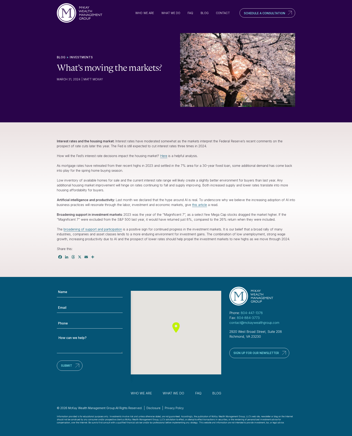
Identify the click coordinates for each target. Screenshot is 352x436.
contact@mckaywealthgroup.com (254, 323)
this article (199, 205)
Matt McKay (93, 79)
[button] (176, 327)
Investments (81, 57)
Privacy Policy (174, 408)
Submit (66, 365)
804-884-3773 (248, 318)
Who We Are (144, 13)
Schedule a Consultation (264, 13)
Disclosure (153, 408)
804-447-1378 (252, 313)
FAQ (190, 13)
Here (163, 156)
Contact (223, 13)
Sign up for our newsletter (256, 353)
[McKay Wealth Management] (81, 13)
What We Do (170, 13)
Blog (205, 13)
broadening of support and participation (93, 229)
